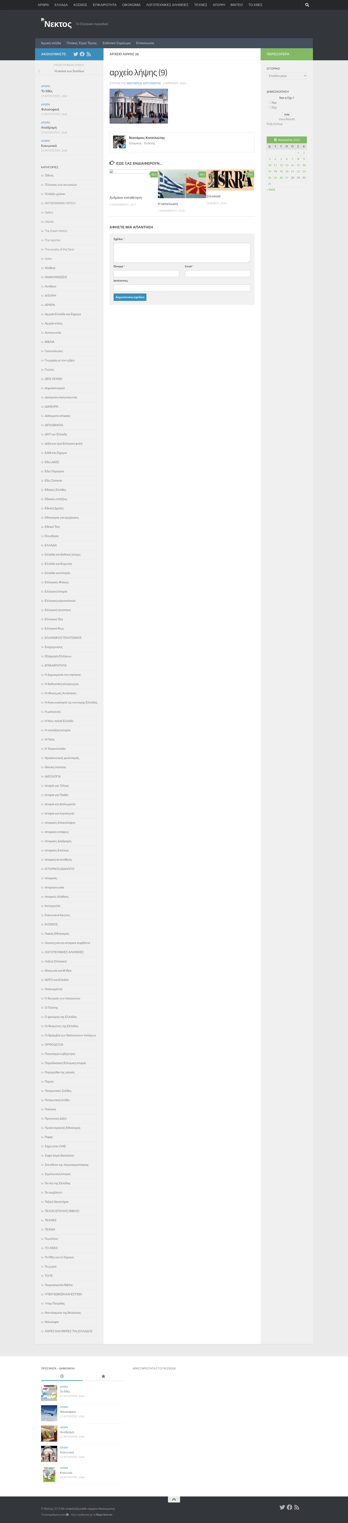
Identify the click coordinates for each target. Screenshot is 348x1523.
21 (292, 171)
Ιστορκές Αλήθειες (57, 896)
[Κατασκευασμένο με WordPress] (67, 1514)
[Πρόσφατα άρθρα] (62, 1376)
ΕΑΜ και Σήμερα (56, 453)
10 (269, 165)
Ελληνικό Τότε (54, 619)
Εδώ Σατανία (53, 480)
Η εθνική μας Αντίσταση (60, 693)
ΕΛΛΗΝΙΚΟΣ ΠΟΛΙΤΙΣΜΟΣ (63, 638)
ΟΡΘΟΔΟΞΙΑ (54, 1044)
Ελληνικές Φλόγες (57, 582)
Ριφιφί (49, 1137)
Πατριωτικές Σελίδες (58, 1091)
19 (281, 171)
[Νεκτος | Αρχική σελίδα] (56, 24)
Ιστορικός (51, 878)
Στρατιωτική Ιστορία (58, 1174)
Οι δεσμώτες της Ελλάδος (62, 1026)
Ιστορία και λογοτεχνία (59, 813)
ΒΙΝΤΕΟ (237, 5)
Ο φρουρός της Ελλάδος (61, 1017)
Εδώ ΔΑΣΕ (52, 462)
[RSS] (88, 54)
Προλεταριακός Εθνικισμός (63, 1128)
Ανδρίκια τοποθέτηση (126, 198)
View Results (287, 119)
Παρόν (49, 1081)
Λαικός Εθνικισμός (57, 933)
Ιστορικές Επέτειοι (56, 850)
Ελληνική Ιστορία (56, 591)
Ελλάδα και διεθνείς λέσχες (63, 554)
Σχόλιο (119, 239)
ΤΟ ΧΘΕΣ (255, 5)
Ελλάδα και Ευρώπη (58, 564)
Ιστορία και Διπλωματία (60, 804)
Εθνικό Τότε (52, 527)
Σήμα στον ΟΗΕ (55, 1146)
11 (275, 165)
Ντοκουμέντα (53, 989)
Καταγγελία (52, 906)
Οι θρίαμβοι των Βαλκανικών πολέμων (70, 1035)
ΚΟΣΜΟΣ (80, 5)
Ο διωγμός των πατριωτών (62, 998)
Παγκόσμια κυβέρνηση (60, 1054)
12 (281, 165)
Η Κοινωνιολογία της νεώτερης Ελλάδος (71, 702)
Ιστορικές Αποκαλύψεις (60, 823)
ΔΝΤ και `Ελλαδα (56, 434)
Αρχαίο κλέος (53, 323)
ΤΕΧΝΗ (50, 1229)
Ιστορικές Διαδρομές (58, 841)
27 (286, 177)
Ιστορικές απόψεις (57, 832)
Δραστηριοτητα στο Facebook (154, 1368)
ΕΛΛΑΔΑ (61, 5)
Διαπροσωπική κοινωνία (61, 397)
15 (298, 165)
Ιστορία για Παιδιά (56, 795)
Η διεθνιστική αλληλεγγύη (62, 684)
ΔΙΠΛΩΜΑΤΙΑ (54, 425)
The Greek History (56, 231)
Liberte (49, 222)
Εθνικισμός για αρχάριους (62, 517)
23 (304, 171)
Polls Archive (275, 124)
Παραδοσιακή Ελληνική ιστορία (65, 1063)
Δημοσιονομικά (55, 388)
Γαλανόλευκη (54, 351)
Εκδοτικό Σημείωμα (116, 43)
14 (292, 165)
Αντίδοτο (50, 286)
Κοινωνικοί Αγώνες (57, 915)
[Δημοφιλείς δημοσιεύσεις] (103, 1376)
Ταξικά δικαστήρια (56, 1202)
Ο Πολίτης (51, 1007)
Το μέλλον (51, 1239)
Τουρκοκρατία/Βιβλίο (59, 1285)
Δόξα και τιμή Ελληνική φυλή (63, 443)
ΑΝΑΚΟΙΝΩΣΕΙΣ (56, 277)
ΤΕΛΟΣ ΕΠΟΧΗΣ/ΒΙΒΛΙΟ (62, 1211)
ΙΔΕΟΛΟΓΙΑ (53, 776)
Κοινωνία (66, 1473)
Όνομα (119, 266)
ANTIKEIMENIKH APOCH (60, 203)
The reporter (53, 240)
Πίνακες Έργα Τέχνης (82, 43)
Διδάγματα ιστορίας (57, 416)
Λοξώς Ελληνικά (56, 961)
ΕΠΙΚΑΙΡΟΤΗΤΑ (105, 5)
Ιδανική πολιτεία (55, 767)
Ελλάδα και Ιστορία (57, 573)
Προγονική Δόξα (55, 1118)
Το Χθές (47, 91)
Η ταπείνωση (168, 204)
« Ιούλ (271, 189)
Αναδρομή (49, 127)
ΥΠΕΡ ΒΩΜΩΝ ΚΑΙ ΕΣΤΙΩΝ (63, 1294)
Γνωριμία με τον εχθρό (60, 360)
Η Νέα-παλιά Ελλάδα (59, 721)
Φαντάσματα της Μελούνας (63, 1313)
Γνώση (49, 369)
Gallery (49, 212)
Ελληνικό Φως (54, 628)
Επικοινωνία (145, 43)
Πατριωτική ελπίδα (57, 1100)
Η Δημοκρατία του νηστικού (63, 675)
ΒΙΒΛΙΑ (49, 342)
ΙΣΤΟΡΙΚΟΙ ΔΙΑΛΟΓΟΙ (59, 869)
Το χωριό (50, 1266)
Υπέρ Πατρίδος (55, 1303)
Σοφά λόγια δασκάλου (59, 1155)
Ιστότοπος (121, 280)
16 (304, 165)
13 (286, 165)
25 (275, 177)
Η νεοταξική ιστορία (57, 730)
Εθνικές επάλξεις (56, 499)
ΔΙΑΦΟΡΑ (51, 406)
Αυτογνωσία (53, 332)
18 (275, 171)
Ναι (274, 103)
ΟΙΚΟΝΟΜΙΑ (131, 5)
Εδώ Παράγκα (54, 471)
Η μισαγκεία (53, 712)
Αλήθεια (50, 268)
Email (189, 266)
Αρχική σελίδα (51, 43)
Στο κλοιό (213, 196)
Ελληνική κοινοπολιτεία (60, 601)
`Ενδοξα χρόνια (55, 194)
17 (269, 171)
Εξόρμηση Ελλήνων (58, 656)
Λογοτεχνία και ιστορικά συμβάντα (67, 943)
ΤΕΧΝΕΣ (200, 5)
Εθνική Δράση (54, 508)
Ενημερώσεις (54, 647)
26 (281, 177)
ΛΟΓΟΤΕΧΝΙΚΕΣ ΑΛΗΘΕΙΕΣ (167, 5)
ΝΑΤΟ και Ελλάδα (57, 980)
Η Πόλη (50, 739)
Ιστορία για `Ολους (57, 786)
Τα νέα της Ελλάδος (57, 1183)
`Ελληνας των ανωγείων (61, 185)
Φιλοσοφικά (50, 109)
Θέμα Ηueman (104, 1514)
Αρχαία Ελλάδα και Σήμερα (63, 314)
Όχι (274, 107)
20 (286, 171)
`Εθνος (49, 175)
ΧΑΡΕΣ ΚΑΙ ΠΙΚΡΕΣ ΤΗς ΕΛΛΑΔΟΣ (68, 1331)
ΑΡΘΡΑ (43, 5)
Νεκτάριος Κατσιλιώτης (144, 83)
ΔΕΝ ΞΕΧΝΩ (53, 379)
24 (269, 177)
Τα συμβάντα (53, 1192)
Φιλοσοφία (52, 1322)
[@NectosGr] (75, 54)
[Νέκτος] (82, 54)
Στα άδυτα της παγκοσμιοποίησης (67, 1165)
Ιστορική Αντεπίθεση (58, 859)
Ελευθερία (52, 536)
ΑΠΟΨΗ (219, 5)
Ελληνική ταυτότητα (58, 610)
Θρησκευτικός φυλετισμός (62, 758)
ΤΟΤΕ (49, 1276)
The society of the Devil (59, 249)
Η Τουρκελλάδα (55, 749)
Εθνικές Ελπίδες (55, 490)
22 (298, 171)
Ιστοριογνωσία (54, 887)
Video (48, 258)
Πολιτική (50, 1109)
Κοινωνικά (49, 146)
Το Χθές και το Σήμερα (59, 1257)
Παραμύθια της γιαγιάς (60, 1072)
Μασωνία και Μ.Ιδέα (58, 970)
